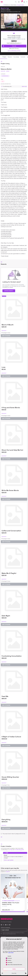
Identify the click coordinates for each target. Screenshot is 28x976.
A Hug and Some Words (11, 407)
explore (7, 871)
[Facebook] (1, 925)
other (3, 81)
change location (20, 5)
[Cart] (18, 2)
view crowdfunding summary (14, 50)
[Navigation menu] (26, 1)
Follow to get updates (8, 860)
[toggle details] (24, 911)
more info (3, 71)
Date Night (6, 616)
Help (11, 849)
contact (7, 71)
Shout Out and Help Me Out (12, 450)
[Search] (15, 2)
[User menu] (24, 2)
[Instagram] (7, 925)
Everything (6, 819)
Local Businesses (5, 75)
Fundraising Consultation (12, 656)
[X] (3, 925)
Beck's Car (5, 8)
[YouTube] (5, 925)
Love (3, 367)
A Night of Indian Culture (11, 737)
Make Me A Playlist (9, 573)
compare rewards (8, 290)
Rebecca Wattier (6, 9)
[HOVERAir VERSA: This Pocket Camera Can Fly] (13, 886)
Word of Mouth (7, 325)
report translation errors (11, 933)
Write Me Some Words (10, 490)
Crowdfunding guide (19, 849)
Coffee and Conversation (11, 531)
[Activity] (21, 1)
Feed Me (5, 696)
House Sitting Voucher (10, 777)
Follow (14, 46)
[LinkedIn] (9, 925)
